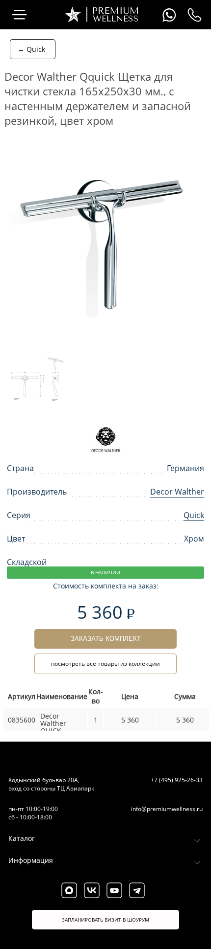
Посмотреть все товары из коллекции (105, 663)
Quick (194, 515)
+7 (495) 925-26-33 (177, 780)
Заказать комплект (106, 638)
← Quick (31, 49)
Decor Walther (177, 491)
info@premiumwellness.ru (167, 809)
